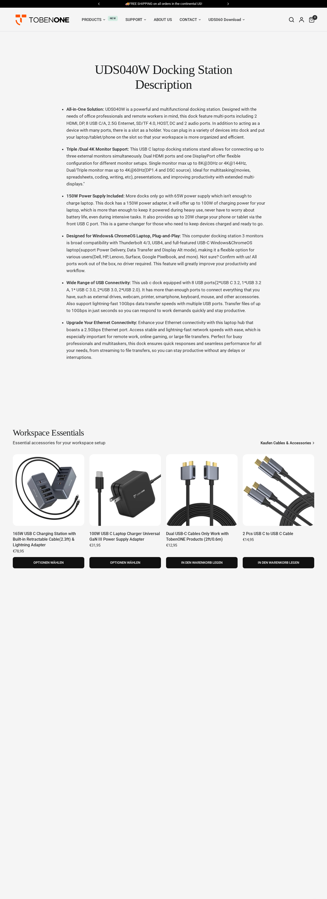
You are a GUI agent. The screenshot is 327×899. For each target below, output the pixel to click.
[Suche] (291, 19)
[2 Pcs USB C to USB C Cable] (278, 490)
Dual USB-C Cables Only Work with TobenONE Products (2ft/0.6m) (197, 536)
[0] (310, 19)
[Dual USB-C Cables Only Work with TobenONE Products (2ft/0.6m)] (202, 490)
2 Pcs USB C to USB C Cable (268, 533)
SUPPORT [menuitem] (133, 19)
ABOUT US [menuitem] (163, 19)
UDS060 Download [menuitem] (224, 19)
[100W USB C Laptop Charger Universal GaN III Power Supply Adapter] (125, 490)
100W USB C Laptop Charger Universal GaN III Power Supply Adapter (124, 536)
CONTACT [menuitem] (188, 19)
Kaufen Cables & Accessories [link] (286, 443)
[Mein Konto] (302, 19)
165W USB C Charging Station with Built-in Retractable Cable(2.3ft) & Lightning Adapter (44, 539)
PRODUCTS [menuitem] (91, 19)
